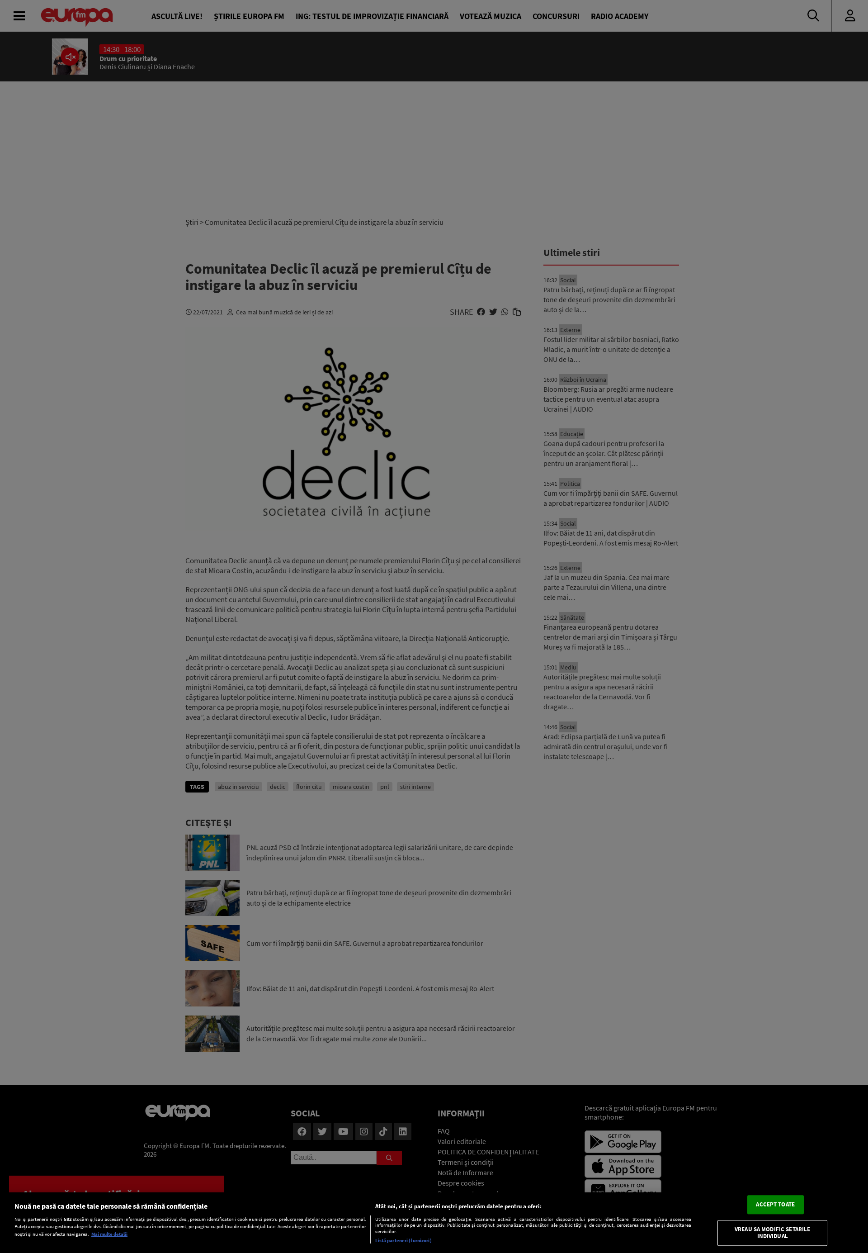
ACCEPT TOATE (775, 1204)
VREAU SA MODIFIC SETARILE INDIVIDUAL (772, 1232)
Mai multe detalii (109, 1234)
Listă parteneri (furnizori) (403, 1240)
